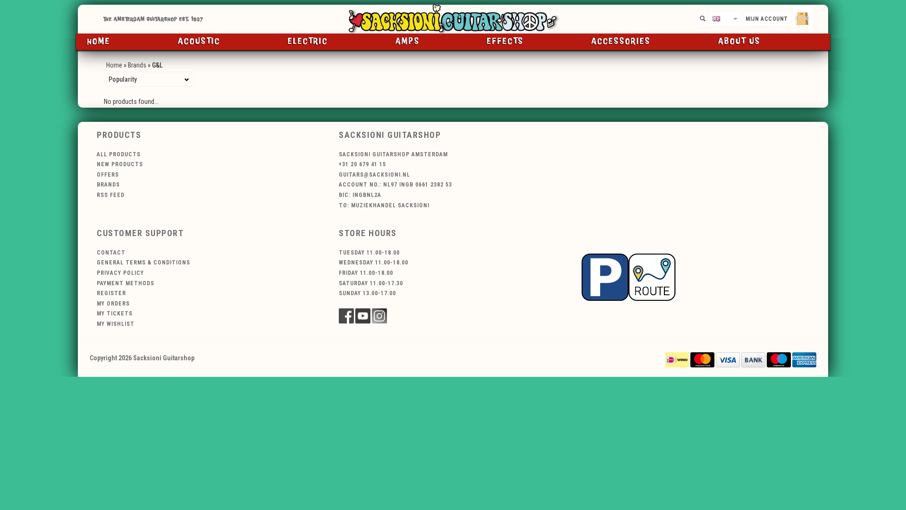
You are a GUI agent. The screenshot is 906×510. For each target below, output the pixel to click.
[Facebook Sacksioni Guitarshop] (346, 315)
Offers (108, 174)
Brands (137, 65)
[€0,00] (818, 17)
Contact (111, 252)
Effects (505, 41)
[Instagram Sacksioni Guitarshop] (379, 315)
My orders (113, 303)
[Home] (453, 19)
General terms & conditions (143, 262)
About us (739, 41)
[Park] (628, 276)
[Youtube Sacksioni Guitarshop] (362, 315)
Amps (407, 41)
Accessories (621, 41)
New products (120, 164)
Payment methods (125, 283)
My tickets (115, 313)
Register (111, 293)
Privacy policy (120, 273)
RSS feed (111, 195)
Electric (308, 41)
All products (119, 154)
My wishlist (115, 324)
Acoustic (199, 41)
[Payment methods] (677, 359)
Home (98, 41)
